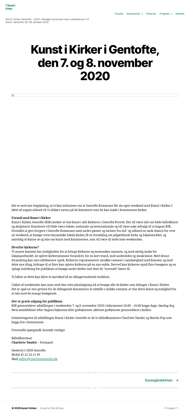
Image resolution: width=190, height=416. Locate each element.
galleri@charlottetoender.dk (38, 359)
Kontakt (180, 13)
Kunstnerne (133, 13)
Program (164, 13)
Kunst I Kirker (29, 408)
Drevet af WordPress (52, 408)
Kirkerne (151, 13)
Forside (119, 13)
